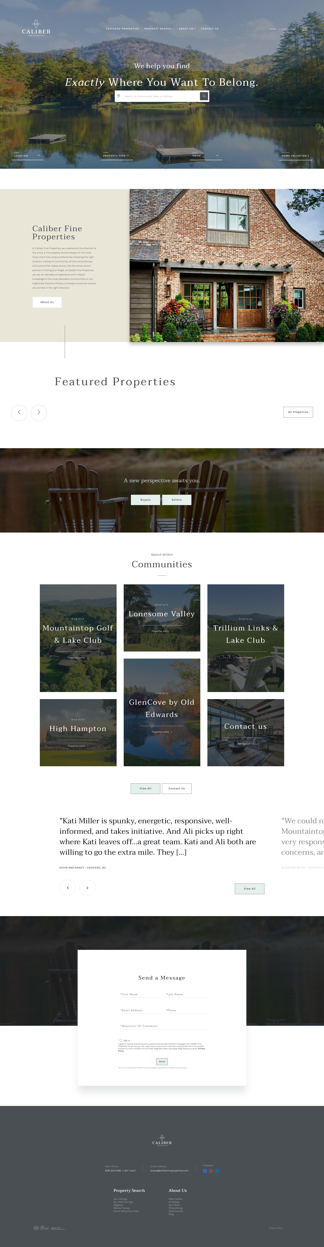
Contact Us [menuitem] (210, 28)
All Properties (298, 412)
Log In (284, 29)
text (132, 1170)
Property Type (114, 155)
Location (21, 155)
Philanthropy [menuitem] (176, 1208)
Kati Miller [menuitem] (174, 1205)
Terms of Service (176, 1068)
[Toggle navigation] (304, 29)
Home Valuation (294, 155)
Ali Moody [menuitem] (174, 1201)
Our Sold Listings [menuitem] (123, 1201)
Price (197, 155)
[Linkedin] (217, 1171)
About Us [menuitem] (186, 28)
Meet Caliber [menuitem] (176, 1198)
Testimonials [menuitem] (176, 1211)
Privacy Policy (162, 1068)
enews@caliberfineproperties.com (169, 1170)
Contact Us (177, 788)
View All (146, 788)
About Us (47, 302)
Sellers (177, 499)
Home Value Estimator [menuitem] (126, 1211)
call (126, 1170)
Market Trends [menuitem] (122, 1208)
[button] (204, 96)
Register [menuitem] (118, 1205)
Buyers (145, 499)
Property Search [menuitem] (157, 28)
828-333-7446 (113, 1170)
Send (162, 1061)
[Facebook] (205, 1171)
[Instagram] (211, 1171)
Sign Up (272, 29)
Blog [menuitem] (171, 1214)
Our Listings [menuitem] (120, 1198)
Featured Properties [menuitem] (122, 28)
